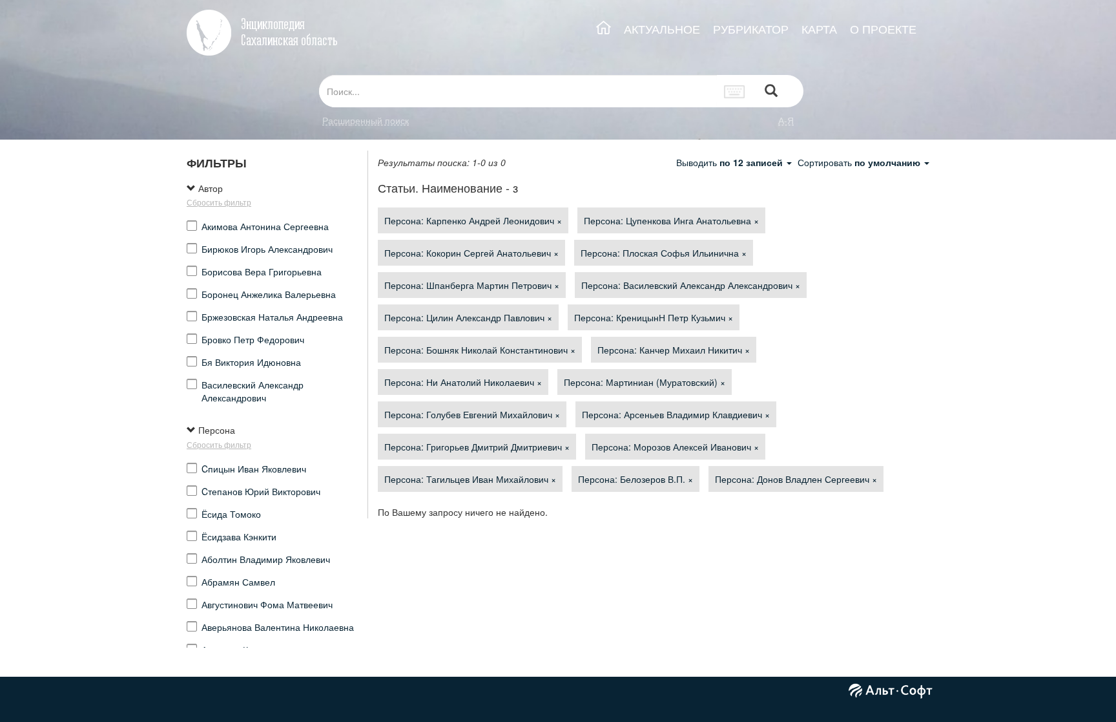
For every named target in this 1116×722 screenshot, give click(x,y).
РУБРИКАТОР (751, 29)
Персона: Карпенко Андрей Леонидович (473, 220)
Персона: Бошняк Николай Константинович (479, 349)
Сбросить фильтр (219, 201)
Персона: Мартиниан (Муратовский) (644, 382)
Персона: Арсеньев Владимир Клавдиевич (676, 414)
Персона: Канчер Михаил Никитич (673, 349)
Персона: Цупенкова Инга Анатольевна (671, 220)
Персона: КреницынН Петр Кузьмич (653, 317)
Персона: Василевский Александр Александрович (690, 285)
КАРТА (819, 29)
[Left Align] (771, 91)
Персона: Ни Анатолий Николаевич (463, 382)
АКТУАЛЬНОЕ (662, 29)
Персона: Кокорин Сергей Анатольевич (471, 252)
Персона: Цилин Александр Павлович (468, 317)
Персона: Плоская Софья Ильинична (664, 252)
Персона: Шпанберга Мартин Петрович (471, 285)
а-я (786, 120)
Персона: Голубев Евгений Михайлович (472, 414)
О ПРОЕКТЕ (883, 29)
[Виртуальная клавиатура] (734, 91)
